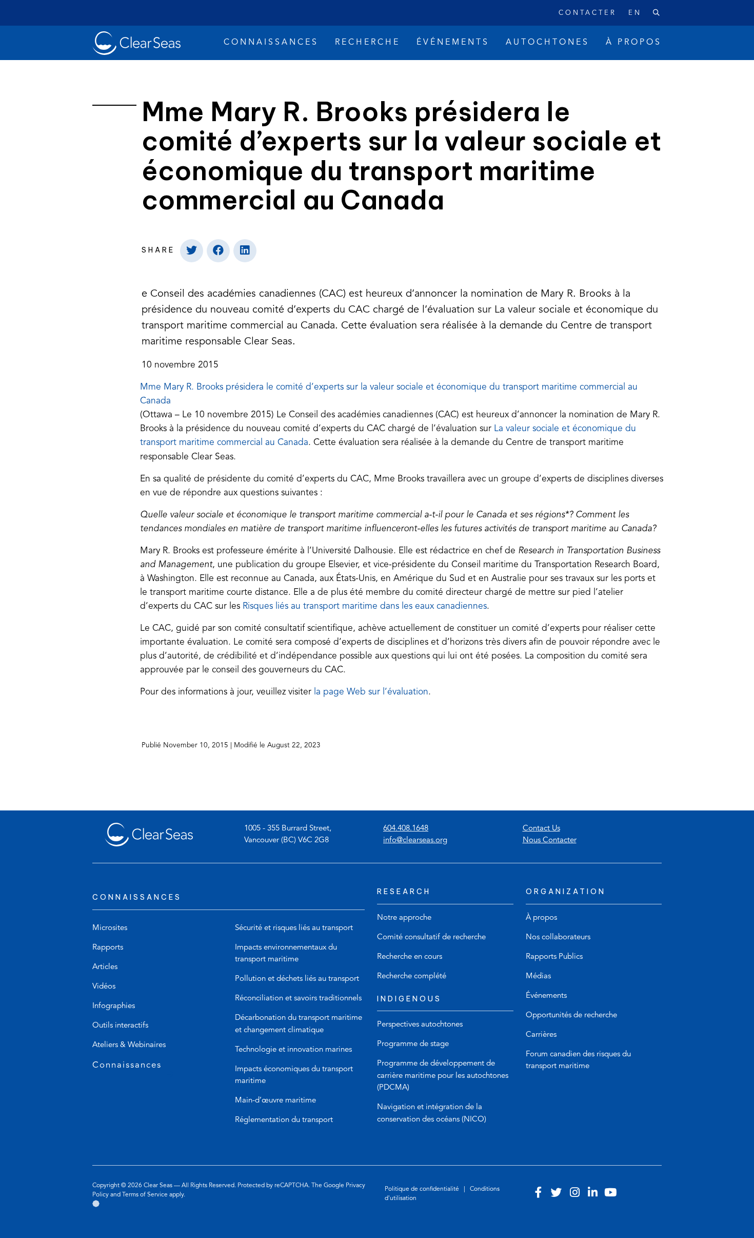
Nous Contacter (550, 840)
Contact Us (541, 829)
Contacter (588, 13)
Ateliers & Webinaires (129, 1045)
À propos (541, 918)
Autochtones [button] (547, 42)
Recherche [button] (367, 42)
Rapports (107, 948)
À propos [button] (634, 42)
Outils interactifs (120, 1026)
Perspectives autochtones (420, 1025)
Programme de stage (413, 1044)
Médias (538, 976)
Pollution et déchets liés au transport (297, 979)
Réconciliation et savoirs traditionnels (298, 998)
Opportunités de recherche (571, 1015)
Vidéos (103, 987)
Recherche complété (411, 976)
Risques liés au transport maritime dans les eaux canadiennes (365, 606)
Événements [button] (452, 42)
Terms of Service (145, 1195)
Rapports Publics (554, 957)
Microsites (109, 928)
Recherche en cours (409, 957)
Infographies (113, 1006)
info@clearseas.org (415, 840)
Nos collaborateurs (558, 937)
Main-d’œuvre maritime (275, 1101)
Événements (546, 996)
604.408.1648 (405, 829)
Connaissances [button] (271, 42)
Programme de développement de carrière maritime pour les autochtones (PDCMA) (442, 1076)
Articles (104, 967)
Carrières (541, 1035)
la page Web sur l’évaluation (371, 692)
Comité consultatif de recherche (431, 937)
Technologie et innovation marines (293, 1050)
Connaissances (127, 1065)
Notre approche (404, 918)
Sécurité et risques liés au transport (294, 928)
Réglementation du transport (284, 1120)
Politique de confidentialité (423, 1189)
